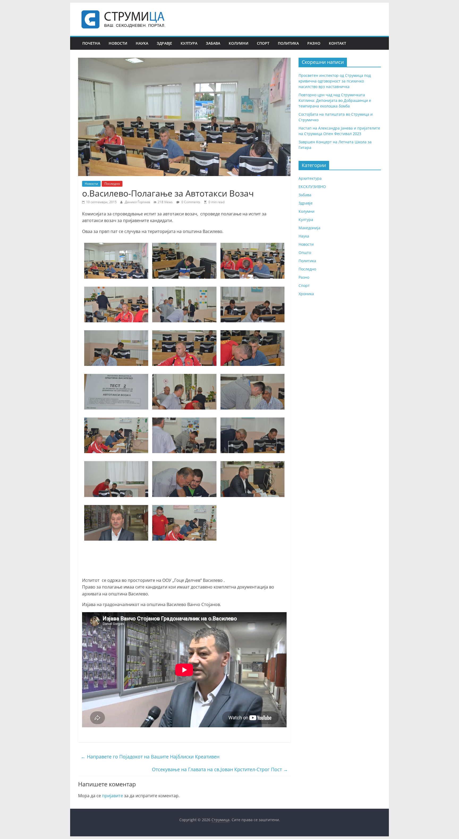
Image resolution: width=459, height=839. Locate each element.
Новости (118, 43)
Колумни (238, 43)
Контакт (337, 43)
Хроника (306, 293)
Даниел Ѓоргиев (138, 202)
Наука (142, 43)
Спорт (263, 43)
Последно (112, 183)
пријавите (112, 796)
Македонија (309, 227)
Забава (213, 43)
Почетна (91, 43)
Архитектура (310, 178)
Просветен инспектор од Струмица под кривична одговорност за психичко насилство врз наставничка (335, 81)
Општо (305, 252)
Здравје (164, 43)
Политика (288, 43)
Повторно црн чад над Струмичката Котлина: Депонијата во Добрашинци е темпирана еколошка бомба (335, 100)
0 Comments (190, 202)
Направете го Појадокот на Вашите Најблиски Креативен (150, 756)
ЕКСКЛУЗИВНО (312, 186)
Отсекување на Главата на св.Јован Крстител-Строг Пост (220, 769)
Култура (189, 43)
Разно (313, 43)
